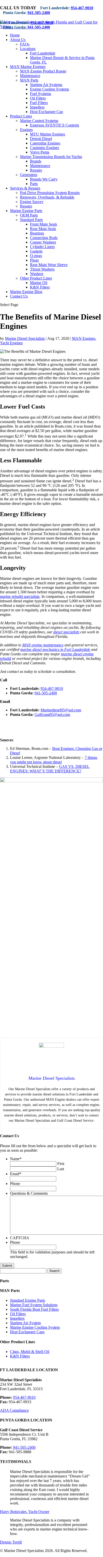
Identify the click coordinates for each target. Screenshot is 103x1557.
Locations (28, 49)
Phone (15, 1183)
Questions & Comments (29, 1193)
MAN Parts (29, 80)
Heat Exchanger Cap (46, 112)
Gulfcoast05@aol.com (52, 714)
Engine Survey (32, 202)
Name (16, 1159)
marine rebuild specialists (20, 596)
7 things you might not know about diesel (53, 759)
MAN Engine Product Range (43, 71)
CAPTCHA (19, 1238)
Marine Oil (38, 283)
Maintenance (30, 76)
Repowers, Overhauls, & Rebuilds (47, 197)
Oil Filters (38, 98)
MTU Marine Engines (47, 134)
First (60, 1163)
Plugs (34, 260)
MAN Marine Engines (28, 67)
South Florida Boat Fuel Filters (34, 1309)
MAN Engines (83, 338)
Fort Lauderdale (42, 53)
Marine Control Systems (39, 121)
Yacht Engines (11, 343)
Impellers (37, 107)
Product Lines (21, 116)
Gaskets (36, 251)
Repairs (36, 170)
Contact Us (19, 296)
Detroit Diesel (41, 139)
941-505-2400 (39, 13)
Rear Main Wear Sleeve (49, 265)
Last (60, 1169)
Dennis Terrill (11, 1542)
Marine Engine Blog (26, 292)
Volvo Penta (39, 152)
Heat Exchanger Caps (27, 1332)
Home (15, 35)
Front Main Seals (43, 224)
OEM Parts (29, 215)
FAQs (25, 44)
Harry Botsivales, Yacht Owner (24, 1511)
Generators (28, 175)
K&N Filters (40, 287)
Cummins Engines (44, 148)
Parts (34, 184)
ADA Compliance (14, 1410)
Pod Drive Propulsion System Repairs (50, 193)
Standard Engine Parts (27, 1300)
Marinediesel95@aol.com (60, 710)
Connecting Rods (44, 238)
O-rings (36, 256)
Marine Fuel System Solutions (34, 1305)
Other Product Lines (36, 278)
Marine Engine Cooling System (35, 1327)
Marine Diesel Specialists (25, 338)
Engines (26, 130)
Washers (36, 274)
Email (15, 1174)
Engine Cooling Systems (49, 89)
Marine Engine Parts (26, 211)
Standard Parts (31, 220)
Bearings (37, 233)
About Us (18, 40)
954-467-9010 (82, 8)
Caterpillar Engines (45, 143)
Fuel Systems (40, 94)
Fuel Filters (39, 103)
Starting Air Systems (46, 85)
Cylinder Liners (42, 247)
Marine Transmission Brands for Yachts (51, 157)
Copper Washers (43, 242)
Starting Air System (25, 1323)
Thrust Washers (42, 269)
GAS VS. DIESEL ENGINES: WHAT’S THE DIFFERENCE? (50, 768)
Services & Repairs (25, 188)
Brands (35, 161)
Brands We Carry (44, 179)
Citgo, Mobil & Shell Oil (29, 1351)
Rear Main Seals (43, 229)
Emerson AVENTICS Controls (54, 125)
